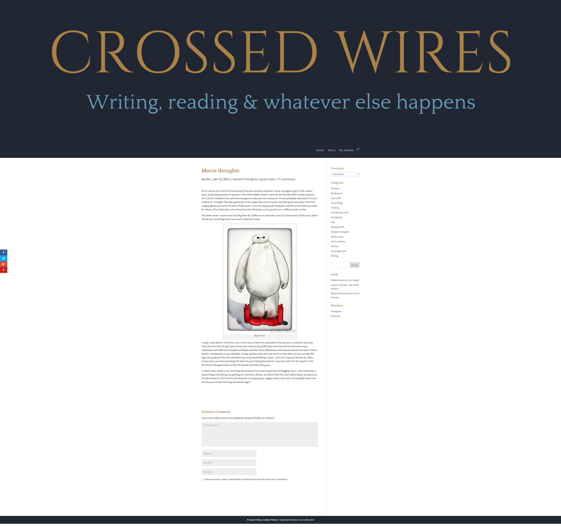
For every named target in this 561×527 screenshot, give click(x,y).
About (331, 150)
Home (320, 150)
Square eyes (267, 179)
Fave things (337, 202)
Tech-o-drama (338, 241)
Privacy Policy (254, 519)
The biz (334, 246)
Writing (334, 255)
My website (346, 150)
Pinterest (335, 316)
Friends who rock (339, 212)
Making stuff (337, 226)
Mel (208, 179)
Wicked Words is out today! (345, 280)
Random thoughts (245, 179)
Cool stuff (336, 198)
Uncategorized (338, 251)
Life (333, 222)
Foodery (335, 207)
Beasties (335, 188)
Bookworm (336, 193)
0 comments (286, 179)
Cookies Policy (269, 519)
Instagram (336, 311)
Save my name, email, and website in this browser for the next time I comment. (246, 479)
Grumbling (336, 217)
